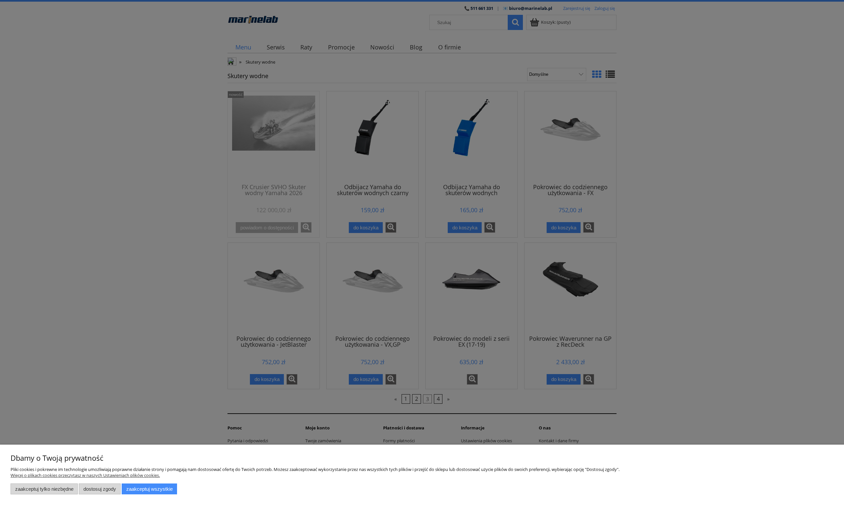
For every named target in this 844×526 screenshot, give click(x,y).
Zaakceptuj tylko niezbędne (44, 489)
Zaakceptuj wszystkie (149, 489)
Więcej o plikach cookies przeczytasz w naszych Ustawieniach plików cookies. (85, 475)
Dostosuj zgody (99, 489)
